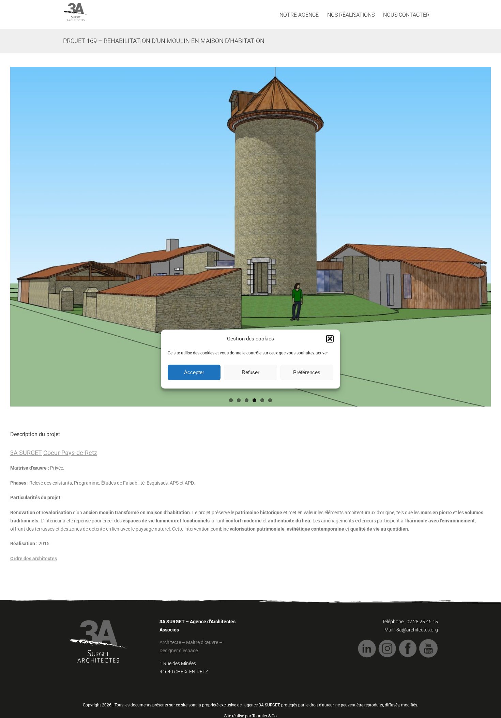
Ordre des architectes (33, 558)
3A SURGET (26, 452)
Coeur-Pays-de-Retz (70, 452)
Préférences (306, 372)
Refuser (250, 372)
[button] (330, 339)
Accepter (194, 372)
